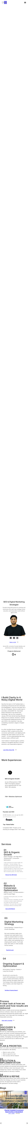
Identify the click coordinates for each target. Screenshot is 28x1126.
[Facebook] (14, 638)
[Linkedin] (11, 638)
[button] (25, 2)
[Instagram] (17, 638)
